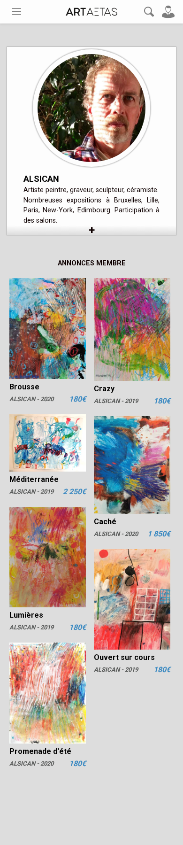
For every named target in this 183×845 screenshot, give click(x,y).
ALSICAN (41, 179)
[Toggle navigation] (16, 11)
